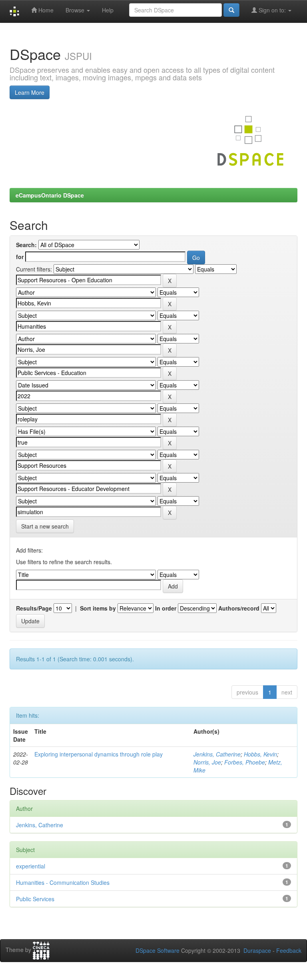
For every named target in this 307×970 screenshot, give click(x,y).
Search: (26, 245)
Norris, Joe (207, 762)
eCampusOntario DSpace (50, 195)
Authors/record (238, 608)
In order (165, 608)
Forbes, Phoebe (244, 762)
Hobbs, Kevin (260, 754)
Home (45, 10)
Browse (76, 10)
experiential (30, 866)
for (20, 257)
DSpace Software (157, 950)
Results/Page (34, 608)
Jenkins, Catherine (217, 754)
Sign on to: (272, 10)
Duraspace (257, 950)
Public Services (35, 899)
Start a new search (45, 526)
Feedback (288, 950)
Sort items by (98, 608)
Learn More (29, 92)
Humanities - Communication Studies (63, 882)
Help (108, 10)
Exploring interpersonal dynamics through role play (98, 754)
